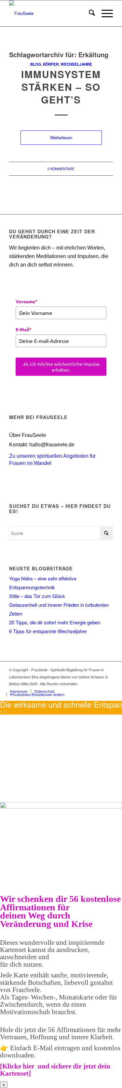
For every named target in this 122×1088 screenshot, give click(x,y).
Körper (51, 64)
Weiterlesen (61, 137)
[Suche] (88, 13)
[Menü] (104, 13)
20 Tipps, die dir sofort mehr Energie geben (54, 622)
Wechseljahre (76, 64)
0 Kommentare (61, 168)
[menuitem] (88, 13)
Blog (35, 64)
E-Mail (24, 329)
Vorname (26, 301)
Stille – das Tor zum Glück (37, 595)
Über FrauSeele (27, 435)
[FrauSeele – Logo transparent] (50, 13)
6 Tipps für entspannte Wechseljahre (48, 631)
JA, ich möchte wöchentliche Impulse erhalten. (61, 367)
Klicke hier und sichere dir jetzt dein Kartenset (55, 1069)
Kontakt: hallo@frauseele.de (42, 444)
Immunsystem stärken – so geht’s (61, 86)
